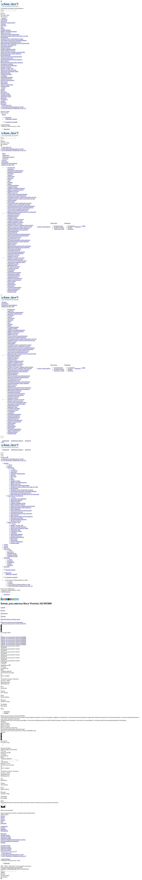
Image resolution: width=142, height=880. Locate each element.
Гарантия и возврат (6, 848)
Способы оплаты (5, 845)
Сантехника (14, 470)
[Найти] (2, 12)
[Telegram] (18, 599)
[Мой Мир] (6, 599)
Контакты (3, 829)
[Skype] (15, 599)
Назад (10, 464)
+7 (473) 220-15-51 (6, 105)
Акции (3, 817)
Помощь (3, 842)
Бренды (3, 820)
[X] (9, 599)
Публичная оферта (6, 850)
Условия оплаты (5, 835)
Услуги (3, 819)
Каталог (9, 466)
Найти (2, 872)
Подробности (4, 668)
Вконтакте (7, 129)
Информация (4, 830)
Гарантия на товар (6, 838)
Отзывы (6, 713)
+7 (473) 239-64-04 (13, 108)
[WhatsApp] (13, 599)
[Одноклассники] (4, 599)
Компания (10, 560)
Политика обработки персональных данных (13, 839)
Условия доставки (6, 836)
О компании (4, 826)
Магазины (3, 833)
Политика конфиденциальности (10, 841)
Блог (2, 822)
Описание (7, 711)
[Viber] (11, 599)
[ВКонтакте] (2, 599)
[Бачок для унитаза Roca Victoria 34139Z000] (13, 637)
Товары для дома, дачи (17, 525)
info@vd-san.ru (6, 125)
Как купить (10, 552)
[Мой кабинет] (1, 439)
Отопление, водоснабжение (18, 498)
